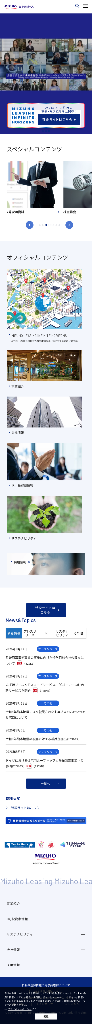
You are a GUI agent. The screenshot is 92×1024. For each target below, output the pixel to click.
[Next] (69, 225)
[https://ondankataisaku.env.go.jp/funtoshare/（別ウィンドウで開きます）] (19, 844)
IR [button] (46, 633)
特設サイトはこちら (25, 807)
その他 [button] (78, 633)
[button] (46, 903)
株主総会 (13, 212)
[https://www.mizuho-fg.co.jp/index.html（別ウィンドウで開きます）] (46, 859)
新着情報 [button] (14, 633)
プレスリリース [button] (30, 633)
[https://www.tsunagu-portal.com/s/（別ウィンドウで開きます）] (73, 844)
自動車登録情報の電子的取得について (46, 985)
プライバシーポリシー (20, 1009)
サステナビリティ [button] (62, 633)
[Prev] (29, 225)
